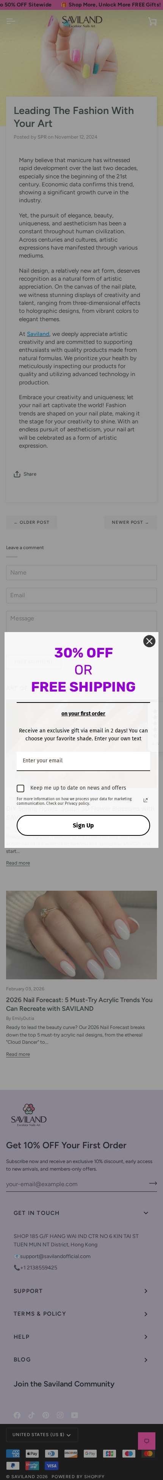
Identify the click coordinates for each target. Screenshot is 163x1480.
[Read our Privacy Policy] (145, 800)
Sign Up (83, 825)
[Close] (149, 641)
